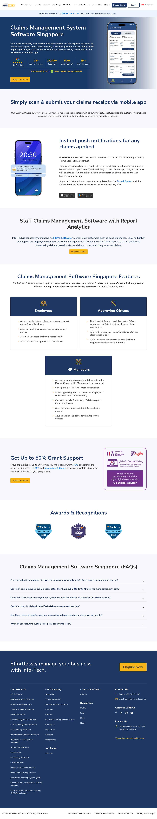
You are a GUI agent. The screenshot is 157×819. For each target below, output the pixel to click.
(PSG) (75, 464)
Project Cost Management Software (21, 741)
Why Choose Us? (53, 699)
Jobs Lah (49, 753)
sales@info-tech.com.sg (135, 699)
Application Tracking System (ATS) (25, 777)
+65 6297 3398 (133, 694)
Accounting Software (55, 468)
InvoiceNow (15, 752)
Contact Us (96, 5)
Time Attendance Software (22, 709)
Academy (56, 5)
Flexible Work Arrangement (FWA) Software (26, 784)
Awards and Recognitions (56, 704)
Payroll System (124, 181)
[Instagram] (126, 712)
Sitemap (49, 734)
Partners (49, 709)
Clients (47, 5)
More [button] (106, 5)
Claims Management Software (23, 724)
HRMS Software (62, 238)
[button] (147, 5)
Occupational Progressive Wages (60, 719)
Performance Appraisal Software (24, 734)
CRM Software (16, 762)
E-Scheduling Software (20, 729)
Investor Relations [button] (80, 5)
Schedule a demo (20, 79)
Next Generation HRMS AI (22, 699)
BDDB (83, 708)
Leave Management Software (23, 719)
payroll (89, 46)
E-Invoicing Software (19, 757)
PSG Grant (50, 729)
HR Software (16, 694)
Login (133, 5)
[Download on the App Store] (67, 195)
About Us (67, 5)
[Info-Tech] (8, 5)
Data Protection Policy (104, 813)
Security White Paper (146, 813)
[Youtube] (132, 712)
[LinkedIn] (121, 712)
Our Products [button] (25, 5)
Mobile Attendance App (21, 704)
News (82, 723)
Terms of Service (125, 813)
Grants (38, 5)
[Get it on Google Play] (85, 195)
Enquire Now (133, 667)
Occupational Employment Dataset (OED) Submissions (25, 792)
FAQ (82, 713)
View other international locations (130, 738)
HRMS (36, 468)
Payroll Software (17, 714)
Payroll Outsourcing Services (23, 772)
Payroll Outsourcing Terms (79, 813)
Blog (82, 718)
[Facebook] (116, 712)
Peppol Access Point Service (23, 767)
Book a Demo (119, 5)
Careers (48, 714)
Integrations (50, 739)
